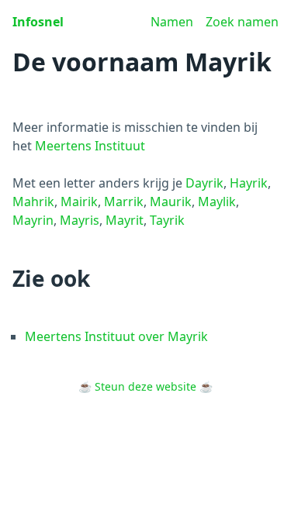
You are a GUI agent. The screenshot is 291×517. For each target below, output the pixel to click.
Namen (172, 21)
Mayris (79, 220)
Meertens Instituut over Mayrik (116, 336)
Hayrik (249, 182)
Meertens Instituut (90, 145)
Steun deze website (145, 386)
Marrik (124, 201)
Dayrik (204, 182)
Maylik (217, 201)
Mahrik (33, 201)
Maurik (171, 201)
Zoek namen (242, 21)
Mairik (79, 201)
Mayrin (33, 220)
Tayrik (167, 220)
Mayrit (125, 220)
